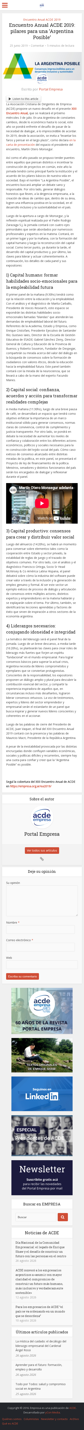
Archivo (74, 1419)
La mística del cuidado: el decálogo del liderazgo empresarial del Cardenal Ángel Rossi (40, 1345)
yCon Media (52, 1412)
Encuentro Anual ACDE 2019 (42, 19)
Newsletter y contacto (54, 1419)
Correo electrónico (19, 940)
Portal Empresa (51, 89)
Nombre (13, 922)
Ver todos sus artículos (42, 850)
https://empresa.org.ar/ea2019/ (30, 786)
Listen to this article (25, 99)
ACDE (72, 1408)
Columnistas (31, 1419)
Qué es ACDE (10, 1423)
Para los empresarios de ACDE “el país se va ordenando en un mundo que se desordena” (40, 1311)
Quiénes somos (12, 1419)
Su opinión (13, 883)
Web (9, 958)
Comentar (37, 45)
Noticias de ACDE (42, 1232)
